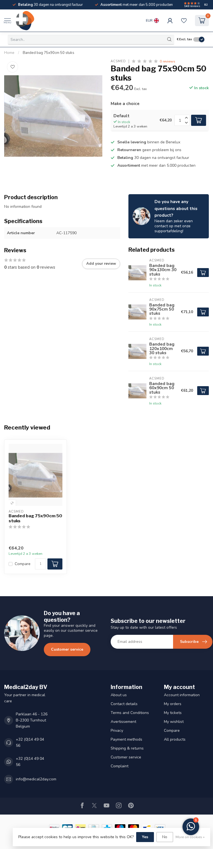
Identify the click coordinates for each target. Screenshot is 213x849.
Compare (23, 564)
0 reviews (167, 61)
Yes (145, 837)
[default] (12, 503)
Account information (182, 695)
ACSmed (118, 61)
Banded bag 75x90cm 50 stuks (48, 52)
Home (9, 52)
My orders (172, 703)
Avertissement (123, 721)
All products (175, 739)
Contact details (124, 703)
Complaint (119, 766)
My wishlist (174, 721)
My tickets (173, 712)
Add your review (101, 263)
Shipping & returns (127, 748)
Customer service (67, 649)
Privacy (117, 730)
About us (119, 695)
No (164, 837)
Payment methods (126, 739)
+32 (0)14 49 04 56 (30, 742)
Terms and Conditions (130, 712)
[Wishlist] (184, 20)
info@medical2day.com (36, 779)
